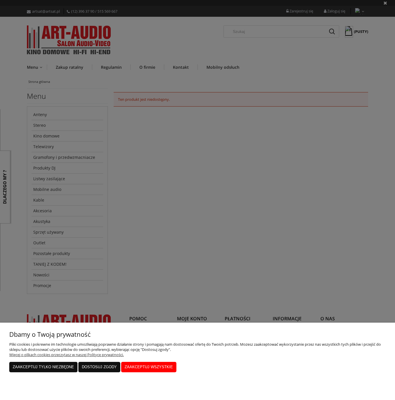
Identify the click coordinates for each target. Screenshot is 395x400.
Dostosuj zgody (99, 367)
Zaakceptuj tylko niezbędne (43, 367)
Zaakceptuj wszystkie (149, 367)
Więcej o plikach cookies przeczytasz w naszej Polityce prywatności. (66, 354)
